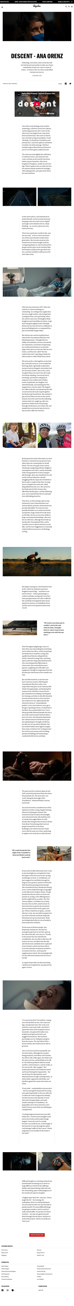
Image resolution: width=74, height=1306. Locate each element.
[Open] (2, 8)
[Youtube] (13, 1290)
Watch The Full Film (37, 1235)
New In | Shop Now (47, 1)
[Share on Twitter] (70, 83)
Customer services (7, 1246)
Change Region (42, 1286)
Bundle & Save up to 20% (65, 1)
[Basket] (71, 6)
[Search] (66, 6)
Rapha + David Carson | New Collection (26, 1)
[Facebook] (2, 1290)
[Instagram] (7, 1290)
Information (5, 1262)
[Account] (69, 6)
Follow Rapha (5, 1286)
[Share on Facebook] (66, 84)
